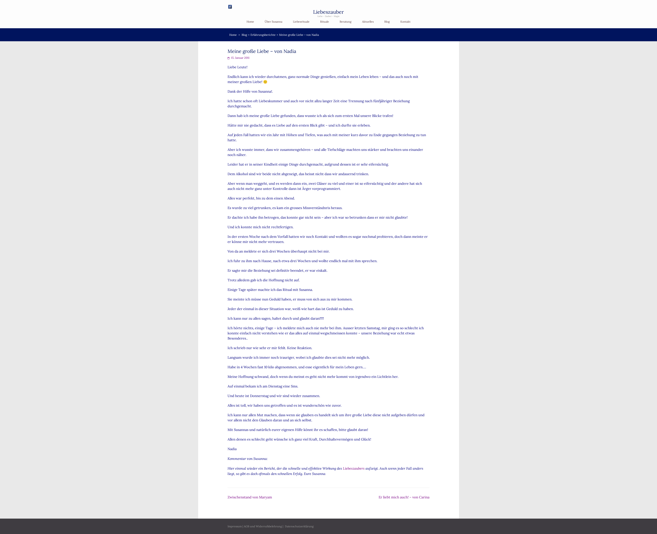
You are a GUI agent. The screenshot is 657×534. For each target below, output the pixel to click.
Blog (387, 21)
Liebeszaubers (354, 468)
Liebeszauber (328, 12)
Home (250, 21)
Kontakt (405, 21)
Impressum (235, 526)
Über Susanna (273, 21)
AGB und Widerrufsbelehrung (263, 526)
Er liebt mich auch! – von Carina (404, 497)
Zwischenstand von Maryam (250, 497)
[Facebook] (230, 7)
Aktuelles (368, 21)
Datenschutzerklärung (299, 526)
